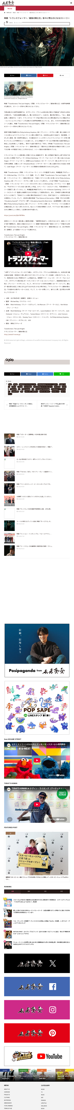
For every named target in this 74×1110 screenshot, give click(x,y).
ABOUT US (7, 1089)
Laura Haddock (28, 387)
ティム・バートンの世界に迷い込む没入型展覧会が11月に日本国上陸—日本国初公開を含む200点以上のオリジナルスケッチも (41, 943)
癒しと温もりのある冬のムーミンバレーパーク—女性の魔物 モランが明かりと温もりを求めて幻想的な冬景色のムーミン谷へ (41, 911)
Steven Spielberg (26, 389)
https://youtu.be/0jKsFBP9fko (14, 215)
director (14, 387)
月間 (45, 891)
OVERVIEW (7, 1092)
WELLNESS (44, 1106)
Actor (10, 384)
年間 (61, 891)
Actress (15, 384)
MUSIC (43, 1094)
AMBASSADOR (8, 1103)
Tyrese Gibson (15, 391)
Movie (10, 9)
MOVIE (43, 1089)
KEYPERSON (7, 1100)
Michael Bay (57, 387)
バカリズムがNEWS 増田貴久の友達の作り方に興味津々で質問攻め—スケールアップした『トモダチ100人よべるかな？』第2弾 (41, 901)
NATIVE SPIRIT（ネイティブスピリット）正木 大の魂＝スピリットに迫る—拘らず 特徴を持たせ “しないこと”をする (41, 932)
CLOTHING (7, 1097)
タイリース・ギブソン (45, 391)
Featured (20, 387)
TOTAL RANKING (8, 1105)
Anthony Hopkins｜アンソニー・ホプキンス (48, 384)
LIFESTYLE (44, 1103)
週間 (29, 891)
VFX (22, 391)
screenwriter (13, 389)
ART (42, 1097)
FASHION (43, 1100)
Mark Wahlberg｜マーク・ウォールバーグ (43, 387)
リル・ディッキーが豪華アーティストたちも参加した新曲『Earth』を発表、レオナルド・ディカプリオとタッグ (41, 922)
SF (19, 389)
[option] (9, 1075)
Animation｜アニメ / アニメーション (28, 384)
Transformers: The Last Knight (43, 389)
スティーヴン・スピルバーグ (31, 391)
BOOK (42, 1108)
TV (41, 1092)
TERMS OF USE (8, 1108)
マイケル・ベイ (56, 391)
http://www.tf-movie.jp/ (12, 334)
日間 (12, 891)
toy (33, 389)
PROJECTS (7, 1094)
